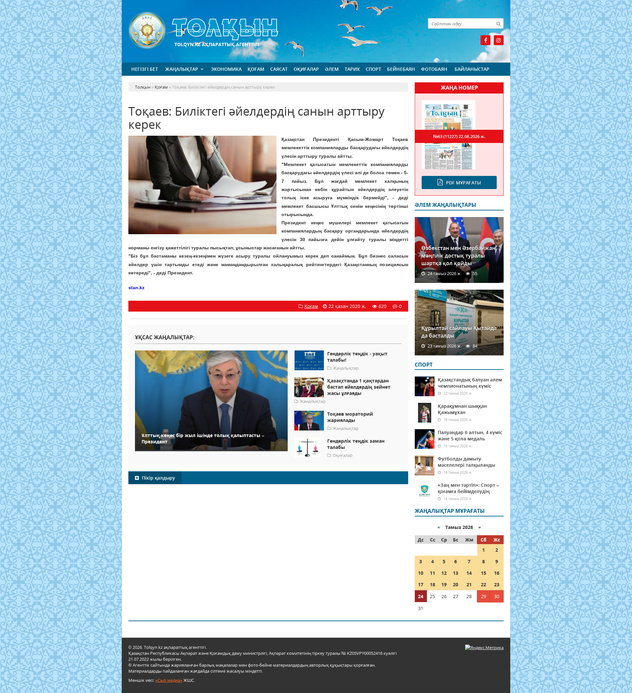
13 (455, 573)
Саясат (279, 69)
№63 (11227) (459, 136)
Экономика (226, 69)
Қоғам (256, 69)
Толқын (268, 30)
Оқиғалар (306, 69)
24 (420, 596)
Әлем (332, 69)
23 (496, 584)
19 (444, 584)
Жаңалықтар (181, 69)
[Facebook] (485, 40)
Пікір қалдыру (158, 478)
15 (483, 573)
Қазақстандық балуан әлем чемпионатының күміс (470, 382)
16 (496, 573)
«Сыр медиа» (168, 680)
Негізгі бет (144, 69)
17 (420, 584)
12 (444, 573)
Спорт (373, 69)
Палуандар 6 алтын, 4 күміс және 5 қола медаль (470, 435)
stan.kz (136, 287)
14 (469, 573)
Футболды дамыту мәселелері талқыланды (466, 462)
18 (432, 584)
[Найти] (498, 23)
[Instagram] (499, 40)
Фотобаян (434, 69)
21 (469, 584)
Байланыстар (472, 69)
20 (455, 584)
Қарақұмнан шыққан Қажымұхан (462, 409)
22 (483, 584)
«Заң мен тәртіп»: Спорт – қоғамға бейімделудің (468, 488)
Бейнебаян (401, 69)
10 (420, 573)
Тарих (352, 69)
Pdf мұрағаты (463, 183)
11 (432, 573)
